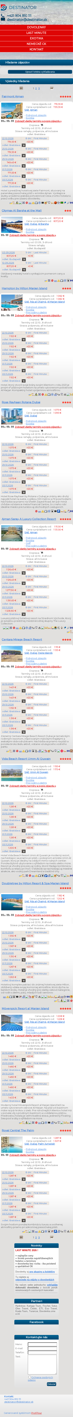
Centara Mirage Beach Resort (22, 639)
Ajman (33, 110)
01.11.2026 (7, 169)
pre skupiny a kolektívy (42, 1271)
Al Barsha (43, 224)
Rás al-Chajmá (38, 301)
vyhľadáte (52, 1285)
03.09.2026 (8, 252)
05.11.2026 (7, 179)
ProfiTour (36, 1413)
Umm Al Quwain (39, 772)
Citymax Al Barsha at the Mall (22, 210)
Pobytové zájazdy (36, 115)
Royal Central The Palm (18, 1130)
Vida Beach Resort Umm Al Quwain (26, 758)
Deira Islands (45, 653)
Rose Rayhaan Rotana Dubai (21, 402)
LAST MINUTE (36, 33)
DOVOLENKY (36, 27)
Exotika (30, 118)
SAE (26, 110)
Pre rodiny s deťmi (36, 312)
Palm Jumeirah (46, 1144)
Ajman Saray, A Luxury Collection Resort (29, 519)
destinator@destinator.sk (27, 20)
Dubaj (33, 224)
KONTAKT (37, 49)
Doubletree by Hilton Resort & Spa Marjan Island (35, 883)
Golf (28, 543)
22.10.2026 (7, 138)
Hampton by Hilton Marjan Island (24, 288)
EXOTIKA (36, 38)
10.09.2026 (8, 262)
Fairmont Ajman (13, 96)
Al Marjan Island (56, 301)
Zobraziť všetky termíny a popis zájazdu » (38, 121)
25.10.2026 (7, 148)
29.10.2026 (8, 159)
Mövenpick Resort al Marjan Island (25, 1008)
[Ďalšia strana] (52, 88)
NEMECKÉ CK (36, 44)
